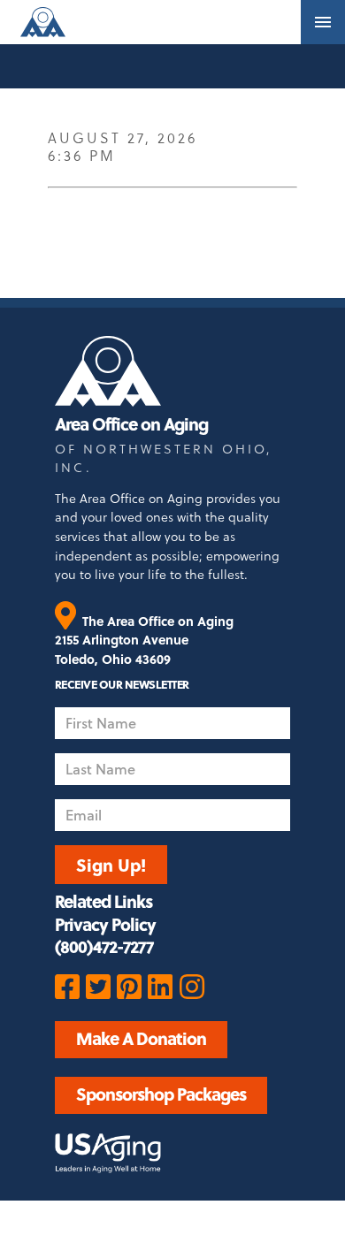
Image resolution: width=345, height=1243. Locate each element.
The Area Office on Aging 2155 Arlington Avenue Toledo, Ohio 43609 (144, 640)
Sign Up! (111, 864)
